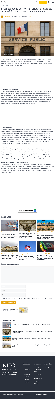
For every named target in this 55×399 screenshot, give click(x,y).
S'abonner (43, 2)
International (4, 233)
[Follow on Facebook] (46, 367)
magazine (10, 233)
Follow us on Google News (26, 210)
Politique (39, 232)
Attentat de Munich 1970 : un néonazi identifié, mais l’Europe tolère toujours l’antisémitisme (27, 236)
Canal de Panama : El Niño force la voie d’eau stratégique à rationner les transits (9, 236)
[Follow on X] (48, 367)
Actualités (5, 6)
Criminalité (27, 232)
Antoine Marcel (7, 16)
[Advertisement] (27, 78)
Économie (3, 232)
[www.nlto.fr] (4, 2)
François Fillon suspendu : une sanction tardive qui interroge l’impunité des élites (9, 257)
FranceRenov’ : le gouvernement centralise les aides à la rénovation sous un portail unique (45, 257)
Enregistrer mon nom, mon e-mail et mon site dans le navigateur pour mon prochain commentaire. (28, 298)
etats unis (21, 253)
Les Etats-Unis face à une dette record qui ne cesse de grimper (26, 258)
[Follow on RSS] (51, 367)
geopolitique (40, 233)
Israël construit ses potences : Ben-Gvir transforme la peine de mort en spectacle (45, 237)
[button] (49, 2)
